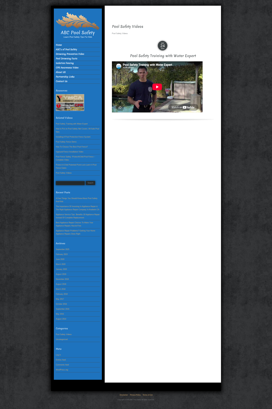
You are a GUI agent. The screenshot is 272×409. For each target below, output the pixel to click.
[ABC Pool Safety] (78, 21)
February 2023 (62, 254)
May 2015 (60, 314)
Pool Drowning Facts (66, 58)
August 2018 (61, 284)
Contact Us (61, 81)
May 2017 (60, 299)
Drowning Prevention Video (70, 54)
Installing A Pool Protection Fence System (73, 137)
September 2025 (62, 249)
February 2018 (62, 294)
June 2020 (60, 259)
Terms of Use (148, 395)
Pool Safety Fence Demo (66, 142)
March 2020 (60, 264)
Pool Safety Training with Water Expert (163, 55)
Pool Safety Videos (64, 173)
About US (61, 72)
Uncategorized (62, 339)
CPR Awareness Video (67, 67)
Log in (58, 355)
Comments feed (62, 365)
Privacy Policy (135, 395)
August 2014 (61, 319)
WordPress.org (62, 370)
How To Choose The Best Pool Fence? (72, 147)
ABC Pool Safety (78, 33)
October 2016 (61, 304)
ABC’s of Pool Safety (66, 49)
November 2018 (62, 279)
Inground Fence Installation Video (69, 152)
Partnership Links (65, 76)
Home (59, 44)
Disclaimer (124, 395)
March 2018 (60, 289)
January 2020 (61, 269)
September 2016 (62, 309)
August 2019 (61, 274)
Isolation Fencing (65, 63)
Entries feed (61, 360)
